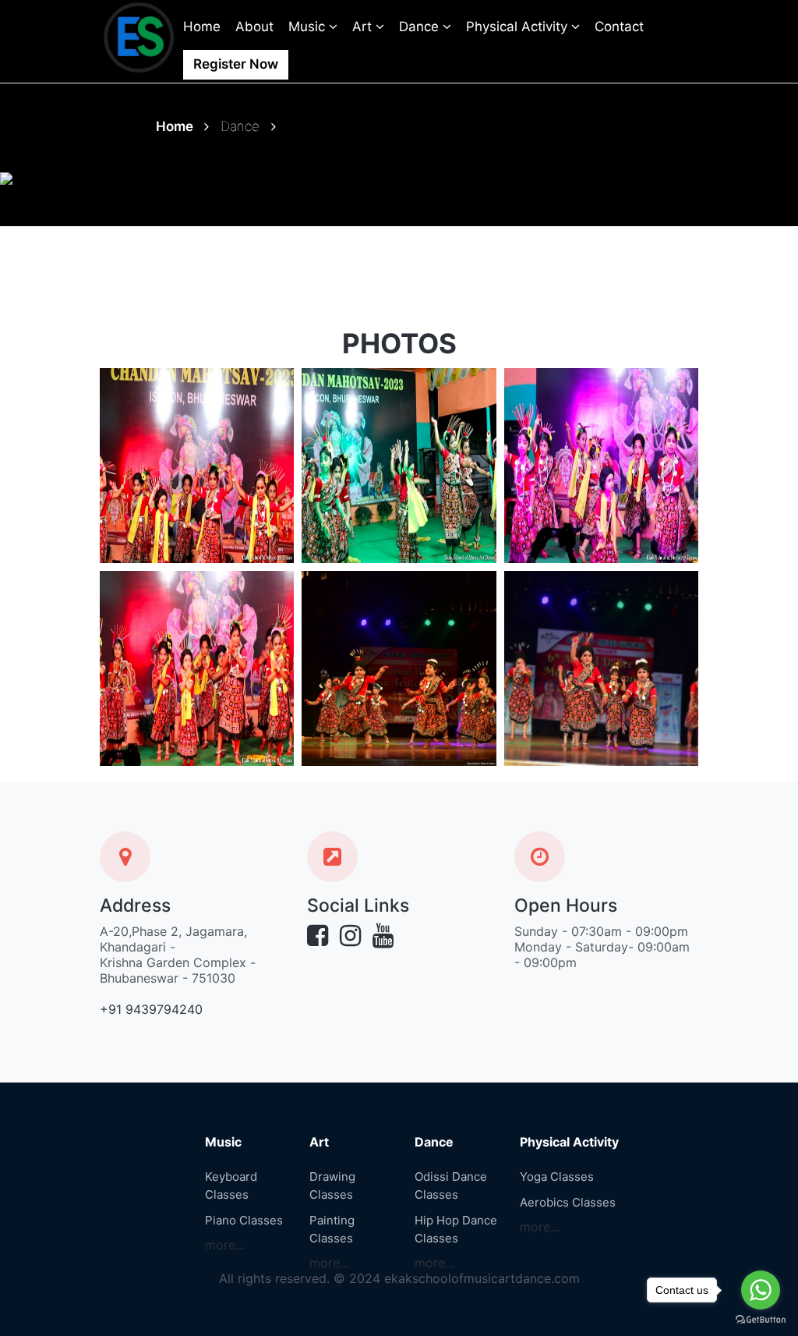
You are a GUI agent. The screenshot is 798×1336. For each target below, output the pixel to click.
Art (364, 26)
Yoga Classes (557, 1176)
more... (225, 1245)
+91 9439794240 (151, 1009)
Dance (421, 26)
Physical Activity (518, 26)
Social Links (358, 906)
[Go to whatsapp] (760, 1289)
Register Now (235, 64)
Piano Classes (244, 1220)
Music (308, 26)
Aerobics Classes (568, 1202)
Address (135, 906)
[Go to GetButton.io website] (761, 1320)
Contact (619, 26)
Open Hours (565, 906)
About (254, 26)
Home (202, 26)
